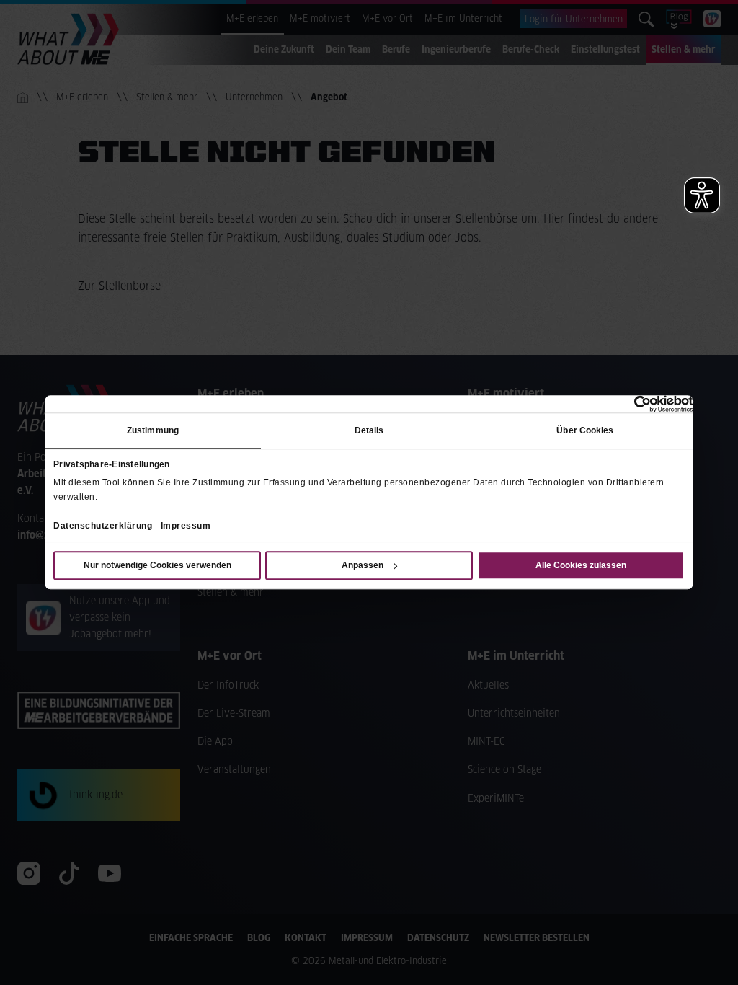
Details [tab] (369, 430)
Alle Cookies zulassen (580, 566)
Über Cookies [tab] (584, 430)
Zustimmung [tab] (153, 430)
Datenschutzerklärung (102, 526)
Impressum (186, 526)
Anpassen (362, 566)
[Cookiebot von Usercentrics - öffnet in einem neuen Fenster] (630, 403)
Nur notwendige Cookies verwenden (157, 566)
